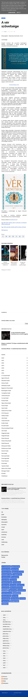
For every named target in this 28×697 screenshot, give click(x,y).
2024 (2, 368)
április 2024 (5, 640)
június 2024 (5, 636)
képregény (4, 519)
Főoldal (3, 557)
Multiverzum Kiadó (6, 448)
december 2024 (7, 621)
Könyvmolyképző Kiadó (7, 428)
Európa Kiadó (4, 400)
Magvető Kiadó (5, 435)
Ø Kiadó (3, 473)
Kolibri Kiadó (4, 423)
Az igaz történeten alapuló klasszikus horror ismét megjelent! (16, 488)
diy (2, 512)
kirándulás (4, 517)
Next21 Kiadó (4, 450)
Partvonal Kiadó (5, 456)
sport (2, 529)
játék (2, 514)
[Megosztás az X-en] (6, 236)
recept (3, 527)
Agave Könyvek (5, 378)
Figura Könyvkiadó (6, 403)
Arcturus (5, 676)
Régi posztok (4, 555)
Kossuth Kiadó (5, 425)
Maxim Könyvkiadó (6, 440)
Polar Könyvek (5, 461)
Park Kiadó (4, 453)
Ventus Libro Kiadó (6, 468)
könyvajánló (4, 522)
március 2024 (6, 643)
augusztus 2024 (7, 631)
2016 (4, 667)
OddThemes (10, 692)
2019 (4, 660)
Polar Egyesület (5, 458)
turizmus (3, 537)
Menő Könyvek (5, 443)
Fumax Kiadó (4, 405)
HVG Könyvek (5, 413)
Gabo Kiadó (4, 408)
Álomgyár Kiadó (5, 471)
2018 (4, 662)
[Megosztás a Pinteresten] (23, 236)
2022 (2, 363)
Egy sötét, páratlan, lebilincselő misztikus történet (13, 227)
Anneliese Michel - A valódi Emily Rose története (13, 498)
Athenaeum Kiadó (5, 385)
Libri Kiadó (4, 430)
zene (2, 539)
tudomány (4, 534)
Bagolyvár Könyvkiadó (7, 388)
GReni (5, 31)
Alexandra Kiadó (5, 380)
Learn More (11, 12)
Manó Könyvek (5, 438)
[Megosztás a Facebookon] (2, 236)
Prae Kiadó (4, 463)
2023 (2, 365)
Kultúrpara (5, 683)
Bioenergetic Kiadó (6, 390)
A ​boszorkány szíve (14, 84)
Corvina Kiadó (4, 398)
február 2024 (6, 645)
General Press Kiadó (6, 410)
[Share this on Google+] (9, 236)
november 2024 (6, 624)
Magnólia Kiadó (5, 433)
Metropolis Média (5, 445)
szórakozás (4, 532)
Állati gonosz (4, 230)
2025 (2, 370)
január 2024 (6, 648)
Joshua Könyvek (5, 420)
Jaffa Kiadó (4, 418)
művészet (3, 524)
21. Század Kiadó (5, 375)
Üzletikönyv (4, 476)
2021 (2, 360)
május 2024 (5, 638)
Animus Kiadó (4, 383)
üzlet (2, 544)
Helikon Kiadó (5, 415)
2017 (4, 665)
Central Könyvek (5, 395)
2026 (2, 373)
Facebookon (13, 219)
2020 (2, 358)
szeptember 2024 (7, 629)
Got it (18, 12)
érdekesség (4, 542)
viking (3, 18)
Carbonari (5, 678)
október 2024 (6, 626)
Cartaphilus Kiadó (5, 393)
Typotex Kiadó (5, 466)
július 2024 (5, 633)
